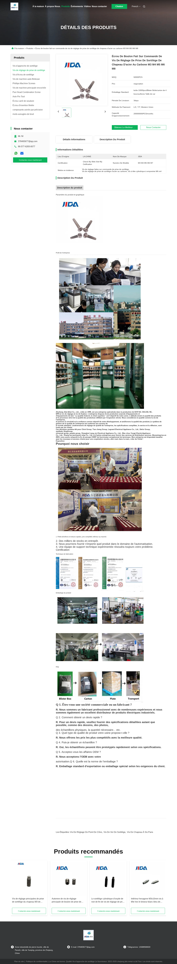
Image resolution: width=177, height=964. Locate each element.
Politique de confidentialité (36, 961)
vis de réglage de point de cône (86, 832)
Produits (65, 6)
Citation (119, 6)
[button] (15, 885)
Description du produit (112, 139)
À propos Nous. (53, 6)
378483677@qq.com (27, 141)
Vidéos (87, 6)
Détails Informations (74, 139)
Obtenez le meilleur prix (125, 127)
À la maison (38, 6)
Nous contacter (99, 6)
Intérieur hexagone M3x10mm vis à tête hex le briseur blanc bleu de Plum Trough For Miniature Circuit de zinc (148, 900)
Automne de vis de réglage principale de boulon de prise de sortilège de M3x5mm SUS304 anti (68, 900)
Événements (77, 6)
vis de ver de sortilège (114, 832)
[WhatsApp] (16, 153)
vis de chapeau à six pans (140, 832)
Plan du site (19, 961)
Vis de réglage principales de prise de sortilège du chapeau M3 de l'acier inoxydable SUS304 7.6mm (28, 900)
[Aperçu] (14, 6)
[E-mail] (22, 153)
